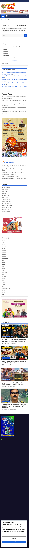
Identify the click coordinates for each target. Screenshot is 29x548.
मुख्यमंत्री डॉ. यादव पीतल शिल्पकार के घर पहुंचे (10, 176)
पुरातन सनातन (4, 272)
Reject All (14, 538)
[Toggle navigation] (6, 16)
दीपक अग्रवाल (13, 343)
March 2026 (4, 197)
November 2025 (5, 205)
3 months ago (6, 343)
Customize (14, 535)
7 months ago (6, 409)
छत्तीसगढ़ (3, 264)
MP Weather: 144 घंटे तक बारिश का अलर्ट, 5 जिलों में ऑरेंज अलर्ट (14, 86)
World (3, 248)
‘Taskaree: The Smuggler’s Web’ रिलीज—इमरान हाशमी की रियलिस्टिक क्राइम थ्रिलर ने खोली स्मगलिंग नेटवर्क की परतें (14, 406)
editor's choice (5, 242)
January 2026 (5, 201)
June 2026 (4, 191)
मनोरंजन (3, 278)
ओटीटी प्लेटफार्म (5, 258)
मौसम (3, 280)
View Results (14, 60)
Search (25, 35)
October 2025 (5, 207)
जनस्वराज (6, 53)
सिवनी (3, 294)
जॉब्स (3, 266)
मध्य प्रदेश (4, 276)
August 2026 (5, 187)
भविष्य (3, 274)
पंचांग (3, 270)
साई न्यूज (3, 290)
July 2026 (4, 189)
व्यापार (3, 286)
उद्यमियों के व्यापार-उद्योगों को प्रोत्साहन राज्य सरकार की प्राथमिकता (14, 178)
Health (3, 244)
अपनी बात (4, 252)
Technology (4, 246)
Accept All (14, 541)
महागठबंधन (6, 51)
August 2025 (5, 211)
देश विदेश (3, 268)
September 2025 (5, 209)
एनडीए (5, 49)
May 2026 (4, 193)
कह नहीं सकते (6, 55)
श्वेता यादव (13, 386)
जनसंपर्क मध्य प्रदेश (9, 162)
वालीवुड (3, 284)
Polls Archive (5, 63)
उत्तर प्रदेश (4, 254)
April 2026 (4, 195)
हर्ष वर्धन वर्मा (13, 364)
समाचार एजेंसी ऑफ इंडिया (6, 288)
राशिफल (3, 282)
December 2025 (5, 203)
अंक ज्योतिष (4, 250)
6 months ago (6, 386)
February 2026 (5, 199)
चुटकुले (3, 262)
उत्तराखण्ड (4, 256)
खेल (3, 260)
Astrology (4, 240)
